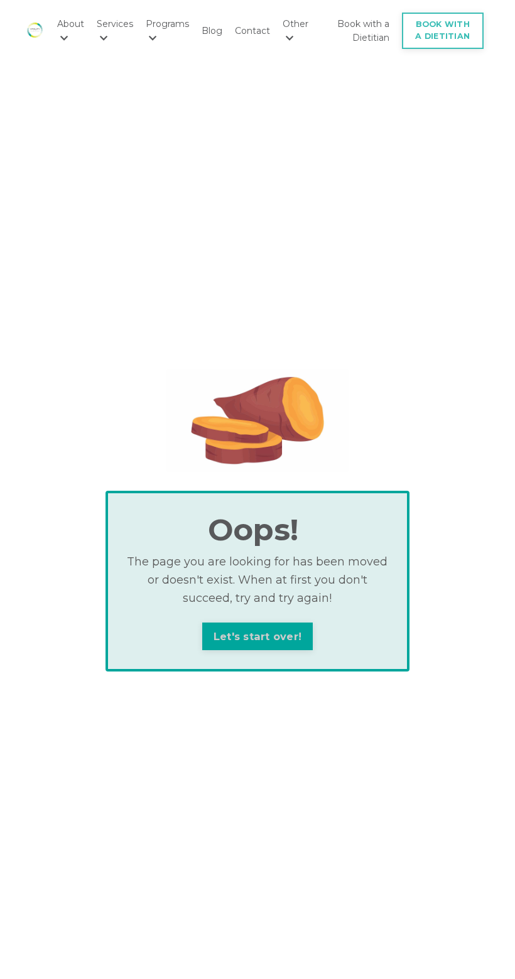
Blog (212, 30)
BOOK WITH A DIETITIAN (442, 30)
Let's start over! (257, 636)
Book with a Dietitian (363, 30)
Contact (252, 30)
